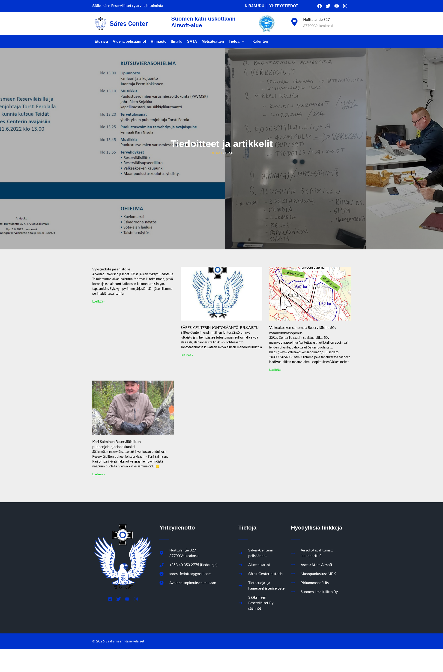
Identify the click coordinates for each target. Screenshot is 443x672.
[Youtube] (336, 6)
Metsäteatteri (213, 41)
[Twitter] (328, 6)
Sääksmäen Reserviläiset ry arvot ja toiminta (127, 6)
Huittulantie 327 (316, 19)
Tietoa (234, 41)
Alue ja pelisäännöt (129, 41)
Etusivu (101, 41)
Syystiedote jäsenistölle (111, 269)
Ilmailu (177, 41)
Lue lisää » (98, 301)
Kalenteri (260, 41)
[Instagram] (345, 6)
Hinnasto (159, 41)
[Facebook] (319, 6)
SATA (192, 41)
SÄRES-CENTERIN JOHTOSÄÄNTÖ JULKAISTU (220, 328)
